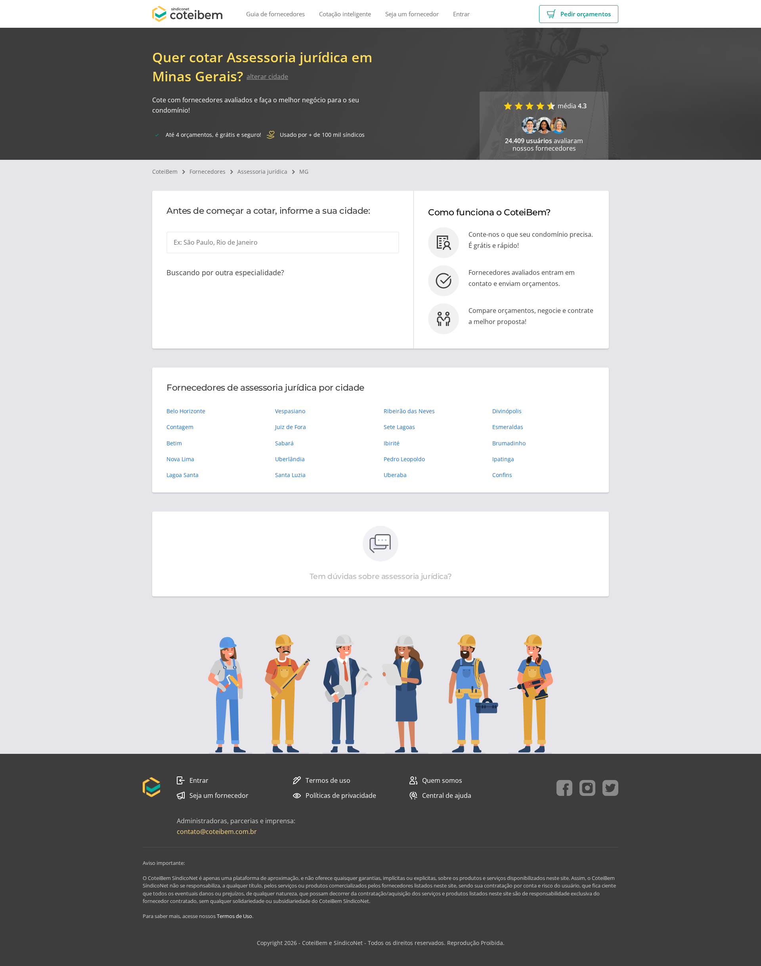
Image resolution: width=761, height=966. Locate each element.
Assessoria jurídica (262, 171)
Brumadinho (509, 443)
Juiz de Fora (290, 427)
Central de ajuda (446, 795)
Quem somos (442, 780)
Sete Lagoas (399, 427)
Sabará (284, 443)
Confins (502, 475)
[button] (578, 14)
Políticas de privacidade (341, 795)
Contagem (179, 427)
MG (303, 171)
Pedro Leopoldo (404, 459)
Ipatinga (503, 459)
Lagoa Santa (182, 475)
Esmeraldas (507, 427)
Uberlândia (290, 459)
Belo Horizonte (185, 411)
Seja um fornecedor (219, 795)
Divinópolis (507, 411)
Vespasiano (290, 411)
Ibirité (392, 443)
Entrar (198, 780)
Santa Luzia (290, 475)
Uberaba (395, 475)
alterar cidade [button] (267, 76)
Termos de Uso (234, 916)
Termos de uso (328, 780)
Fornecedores (207, 171)
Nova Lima (180, 459)
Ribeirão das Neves (409, 411)
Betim (174, 443)
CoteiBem (165, 171)
